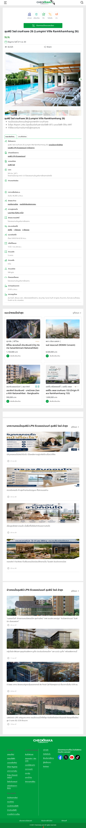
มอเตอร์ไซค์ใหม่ (12, 763)
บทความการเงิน (12, 771)
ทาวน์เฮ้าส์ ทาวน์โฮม (13, 814)
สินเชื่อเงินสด (29, 754)
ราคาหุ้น (27, 773)
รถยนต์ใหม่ (10, 754)
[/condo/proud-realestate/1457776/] (63, 329)
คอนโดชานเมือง (13, 204)
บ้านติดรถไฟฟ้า (12, 810)
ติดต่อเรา (46, 766)
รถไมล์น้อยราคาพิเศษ (12, 787)
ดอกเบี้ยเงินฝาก (30, 765)
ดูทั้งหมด (76, 313)
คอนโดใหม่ (10, 802)
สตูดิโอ (10, 230)
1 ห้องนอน (17, 230)
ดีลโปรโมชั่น (47, 754)
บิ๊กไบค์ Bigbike (12, 767)
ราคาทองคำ (29, 769)
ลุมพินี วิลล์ (11, 165)
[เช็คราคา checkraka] (44, 2)
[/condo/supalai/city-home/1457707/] (23, 329)
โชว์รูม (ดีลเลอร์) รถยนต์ (12, 776)
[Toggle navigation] (5, 2)
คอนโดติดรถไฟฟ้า (13, 806)
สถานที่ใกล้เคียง (22, 137)
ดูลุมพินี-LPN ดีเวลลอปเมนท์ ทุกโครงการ (21, 148)
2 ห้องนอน (25, 230)
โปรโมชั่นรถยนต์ (12, 782)
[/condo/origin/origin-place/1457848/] (63, 374)
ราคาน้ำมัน (28, 777)
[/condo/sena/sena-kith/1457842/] (23, 374)
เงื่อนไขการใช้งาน (48, 758)
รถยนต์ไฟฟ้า (11, 758)
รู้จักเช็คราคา (47, 762)
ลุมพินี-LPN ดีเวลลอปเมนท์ (16, 156)
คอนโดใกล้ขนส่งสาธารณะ (28, 204)
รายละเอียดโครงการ (10, 137)
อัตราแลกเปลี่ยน (30, 782)
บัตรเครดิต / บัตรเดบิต (30, 759)
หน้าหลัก (45, 750)
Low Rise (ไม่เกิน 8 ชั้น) (16, 213)
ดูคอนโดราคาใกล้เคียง (56, 145)
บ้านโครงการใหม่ (12, 798)
